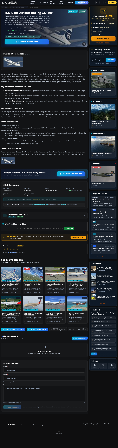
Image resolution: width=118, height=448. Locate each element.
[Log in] (105, 2)
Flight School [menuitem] (61, 2)
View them (69, 228)
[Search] (97, 2)
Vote (94, 354)
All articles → (103, 303)
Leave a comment (80, 338)
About (29, 425)
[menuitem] (81, 2)
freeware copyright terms (40, 204)
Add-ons (4, 7)
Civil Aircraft (34, 7)
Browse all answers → (103, 256)
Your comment (8, 385)
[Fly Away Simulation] (9, 2)
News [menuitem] (44, 2)
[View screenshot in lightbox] (84, 44)
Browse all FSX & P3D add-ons (14, 329)
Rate (18, 28)
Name (5, 366)
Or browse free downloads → (103, 42)
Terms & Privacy (38, 425)
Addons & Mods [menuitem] (33, 2)
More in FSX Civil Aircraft (38, 329)
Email (5, 374)
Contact (23, 425)
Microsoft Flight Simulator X (18, 7)
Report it (63, 204)
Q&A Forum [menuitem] (52, 2)
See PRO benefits (77, 237)
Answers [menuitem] (70, 2)
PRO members (37, 199)
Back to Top (59, 433)
